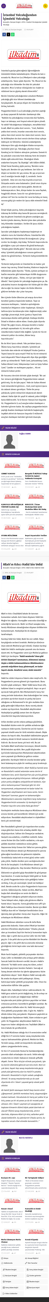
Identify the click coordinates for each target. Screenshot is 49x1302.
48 (9, 30)
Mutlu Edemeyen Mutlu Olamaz (11, 1241)
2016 (23, 22)
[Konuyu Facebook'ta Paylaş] (4, 34)
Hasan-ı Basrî (7, 1209)
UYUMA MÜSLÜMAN (9, 535)
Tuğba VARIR (25, 433)
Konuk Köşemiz (31, 1240)
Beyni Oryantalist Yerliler (36, 535)
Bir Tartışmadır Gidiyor (34, 1178)
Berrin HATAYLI (26, 1138)
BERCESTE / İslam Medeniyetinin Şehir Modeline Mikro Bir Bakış (35, 506)
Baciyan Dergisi (15, 22)
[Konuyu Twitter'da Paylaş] (8, 34)
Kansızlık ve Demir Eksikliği (33, 1210)
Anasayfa (6, 22)
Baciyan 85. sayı (8, 1178)
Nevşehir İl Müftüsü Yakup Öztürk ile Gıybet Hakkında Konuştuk (36, 476)
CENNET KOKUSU (8, 474)
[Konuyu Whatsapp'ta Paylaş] (13, 34)
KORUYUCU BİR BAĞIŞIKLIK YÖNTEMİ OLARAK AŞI (12, 505)
